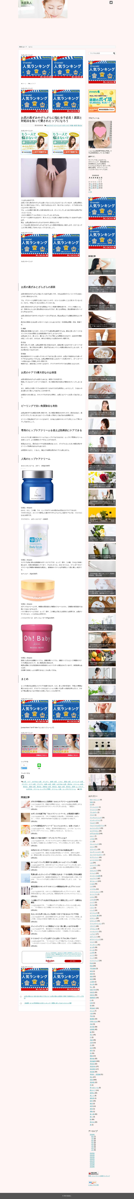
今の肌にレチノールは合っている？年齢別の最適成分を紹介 (101, 432)
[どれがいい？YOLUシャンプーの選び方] (102, 337)
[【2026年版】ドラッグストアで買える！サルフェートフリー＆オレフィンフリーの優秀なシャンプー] (102, 302)
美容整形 (93, 1069)
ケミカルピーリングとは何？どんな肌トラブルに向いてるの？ (54, 938)
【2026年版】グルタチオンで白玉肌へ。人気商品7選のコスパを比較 (101, 485)
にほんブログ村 (93, 1185)
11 (91, 184)
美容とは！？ (23, 47)
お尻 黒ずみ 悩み (54, 786)
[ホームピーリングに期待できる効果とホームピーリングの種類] (25, 866)
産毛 (91, 1050)
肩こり (92, 1095)
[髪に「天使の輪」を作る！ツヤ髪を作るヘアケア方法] (102, 765)
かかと (92, 836)
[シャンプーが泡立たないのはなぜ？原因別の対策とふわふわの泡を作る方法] (102, 747)
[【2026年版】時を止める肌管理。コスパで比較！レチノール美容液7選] (102, 551)
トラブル (93, 889)
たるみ (92, 884)
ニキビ (92, 897)
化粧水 (92, 995)
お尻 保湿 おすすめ (55, 784)
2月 (92, 1148)
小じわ (92, 1011)
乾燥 (71, 125)
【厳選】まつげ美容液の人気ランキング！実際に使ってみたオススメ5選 (47, 1003)
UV (91, 804)
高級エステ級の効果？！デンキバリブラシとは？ (49, 838)
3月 (92, 1146)
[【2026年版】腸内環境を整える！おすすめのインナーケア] (102, 676)
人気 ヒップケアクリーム (67, 789)
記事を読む (34, 809)
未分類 (92, 1027)
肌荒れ (92, 1093)
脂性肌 (92, 1098)
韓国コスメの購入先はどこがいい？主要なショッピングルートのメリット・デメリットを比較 (101, 467)
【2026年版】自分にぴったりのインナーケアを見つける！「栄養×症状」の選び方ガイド (101, 698)
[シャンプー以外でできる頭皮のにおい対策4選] (102, 266)
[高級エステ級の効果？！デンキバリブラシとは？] (25, 841)
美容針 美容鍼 (95, 1074)
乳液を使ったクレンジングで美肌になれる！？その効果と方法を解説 (56, 874)
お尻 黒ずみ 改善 (68, 786)
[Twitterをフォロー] (111, 2)
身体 (91, 1109)
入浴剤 (92, 982)
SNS (91, 802)
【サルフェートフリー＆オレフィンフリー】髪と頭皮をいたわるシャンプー (101, 325)
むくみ (92, 950)
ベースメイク (94, 931)
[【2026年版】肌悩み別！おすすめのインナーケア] (102, 658)
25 (91, 188)
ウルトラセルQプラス (97, 825)
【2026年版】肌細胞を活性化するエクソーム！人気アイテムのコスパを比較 (101, 539)
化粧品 (92, 992)
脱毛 (91, 1101)
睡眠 (91, 1056)
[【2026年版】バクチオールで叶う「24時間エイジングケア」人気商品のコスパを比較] (102, 498)
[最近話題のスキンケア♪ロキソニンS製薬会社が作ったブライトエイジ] (25, 890)
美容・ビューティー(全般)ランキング (99, 1176)
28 (97, 188)
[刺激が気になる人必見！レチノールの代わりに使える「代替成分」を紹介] (102, 444)
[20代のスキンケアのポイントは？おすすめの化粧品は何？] (25, 853)
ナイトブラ (93, 894)
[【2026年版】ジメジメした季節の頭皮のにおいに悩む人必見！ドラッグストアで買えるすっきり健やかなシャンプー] (102, 284)
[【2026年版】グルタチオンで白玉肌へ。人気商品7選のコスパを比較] (102, 480)
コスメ (92, 847)
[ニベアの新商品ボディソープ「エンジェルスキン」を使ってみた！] (25, 829)
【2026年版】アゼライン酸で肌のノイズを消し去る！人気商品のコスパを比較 (101, 520)
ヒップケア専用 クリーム (49, 789)
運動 (91, 1111)
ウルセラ (93, 823)
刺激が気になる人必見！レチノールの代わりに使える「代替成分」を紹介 (101, 450)
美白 (91, 1077)
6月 (92, 1140)
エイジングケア (95, 828)
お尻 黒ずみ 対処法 (40, 786)
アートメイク (94, 807)
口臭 (91, 1003)
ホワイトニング (95, 939)
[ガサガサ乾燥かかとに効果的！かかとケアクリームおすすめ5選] (25, 805)
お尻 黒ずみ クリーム (71, 784)
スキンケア (93, 870)
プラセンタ (93, 929)
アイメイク (93, 810)
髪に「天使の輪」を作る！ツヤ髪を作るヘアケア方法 (101, 770)
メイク (92, 955)
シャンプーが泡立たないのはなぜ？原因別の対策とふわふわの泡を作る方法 (101, 752)
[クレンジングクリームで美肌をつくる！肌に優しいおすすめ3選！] (25, 930)
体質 (91, 974)
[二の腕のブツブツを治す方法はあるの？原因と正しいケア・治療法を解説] (25, 904)
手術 (91, 1016)
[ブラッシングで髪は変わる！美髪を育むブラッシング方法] (102, 782)
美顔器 (92, 1082)
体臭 (91, 971)
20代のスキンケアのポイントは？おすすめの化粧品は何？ (52, 850)
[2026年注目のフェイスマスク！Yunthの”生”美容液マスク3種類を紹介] (102, 604)
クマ (91, 841)
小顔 (91, 1013)
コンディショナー (96, 852)
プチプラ (93, 926)
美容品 (92, 1064)
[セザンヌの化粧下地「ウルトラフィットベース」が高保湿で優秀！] (25, 817)
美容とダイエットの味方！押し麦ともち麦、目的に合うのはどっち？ (101, 361)
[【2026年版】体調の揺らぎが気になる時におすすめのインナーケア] (102, 640)
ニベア (92, 902)
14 (97, 184)
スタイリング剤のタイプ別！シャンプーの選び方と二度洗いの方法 (101, 734)
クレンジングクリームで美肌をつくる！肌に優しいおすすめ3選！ (55, 926)
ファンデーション (96, 923)
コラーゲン (93, 849)
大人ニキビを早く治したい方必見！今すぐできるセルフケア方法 (55, 914)
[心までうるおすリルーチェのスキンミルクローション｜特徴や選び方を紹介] (102, 373)
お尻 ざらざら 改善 (45, 781)
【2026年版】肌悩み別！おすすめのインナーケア (101, 663)
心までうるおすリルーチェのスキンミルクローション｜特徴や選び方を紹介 (101, 378)
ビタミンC (93, 921)
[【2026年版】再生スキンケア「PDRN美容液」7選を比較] (102, 569)
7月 (92, 1138)
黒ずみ (80, 125)
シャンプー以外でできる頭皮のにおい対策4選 (101, 272)
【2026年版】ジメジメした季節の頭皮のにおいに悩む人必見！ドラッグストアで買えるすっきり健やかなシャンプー (101, 290)
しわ (91, 868)
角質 (91, 1106)
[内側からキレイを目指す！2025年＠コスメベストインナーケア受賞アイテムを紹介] (102, 711)
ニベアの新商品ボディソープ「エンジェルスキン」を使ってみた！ (55, 826)
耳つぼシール (94, 1087)
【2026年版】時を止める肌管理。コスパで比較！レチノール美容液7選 (101, 556)
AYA (80, 789)
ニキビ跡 (93, 900)
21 (97, 186)
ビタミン (93, 918)
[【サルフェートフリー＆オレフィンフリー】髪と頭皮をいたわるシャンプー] (102, 320)
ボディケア (66, 125)
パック (92, 910)
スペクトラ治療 (95, 876)
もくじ (30, 47)
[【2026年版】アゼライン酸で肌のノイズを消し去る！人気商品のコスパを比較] (102, 515)
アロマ (92, 815)
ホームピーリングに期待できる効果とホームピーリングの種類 (54, 862)
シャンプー (93, 865)
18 (91, 186)
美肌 (91, 1080)
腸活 (91, 1103)
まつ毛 (92, 947)
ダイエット (93, 881)
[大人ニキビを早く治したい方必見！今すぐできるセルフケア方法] (25, 917)
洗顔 (91, 1040)
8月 (92, 1136)
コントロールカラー (96, 855)
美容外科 (93, 1066)
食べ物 (92, 1114)
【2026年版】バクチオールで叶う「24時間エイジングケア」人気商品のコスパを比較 (102, 503)
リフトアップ (94, 960)
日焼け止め (93, 1021)
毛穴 (91, 1035)
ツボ (91, 886)
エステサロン (94, 831)
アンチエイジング (96, 817)
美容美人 (26, 2)
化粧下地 (93, 990)
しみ (91, 862)
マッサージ (93, 945)
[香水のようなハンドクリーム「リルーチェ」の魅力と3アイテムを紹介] (102, 391)
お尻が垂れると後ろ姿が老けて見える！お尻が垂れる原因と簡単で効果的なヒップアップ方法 (54, 997)
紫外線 (92, 1058)
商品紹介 (93, 1008)
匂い (91, 987)
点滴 (91, 1042)
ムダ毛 (92, 952)
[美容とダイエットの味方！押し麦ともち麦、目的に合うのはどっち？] (102, 355)
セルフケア (50, 125)
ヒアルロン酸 (94, 915)
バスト (92, 907)
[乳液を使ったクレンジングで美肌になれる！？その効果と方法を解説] (25, 878)
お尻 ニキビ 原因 (60, 781)
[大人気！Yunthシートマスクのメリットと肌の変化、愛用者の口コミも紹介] (102, 587)
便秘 (91, 976)
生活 (91, 1048)
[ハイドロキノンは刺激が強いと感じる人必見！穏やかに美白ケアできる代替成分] (102, 409)
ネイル (92, 905)
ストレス (93, 873)
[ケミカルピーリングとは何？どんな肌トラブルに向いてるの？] (25, 942)
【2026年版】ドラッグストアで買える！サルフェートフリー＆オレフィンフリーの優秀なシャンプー (101, 307)
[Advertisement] (67, 32)
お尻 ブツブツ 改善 (40, 784)
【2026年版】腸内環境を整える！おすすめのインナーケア (101, 681)
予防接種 (93, 968)
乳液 (91, 963)
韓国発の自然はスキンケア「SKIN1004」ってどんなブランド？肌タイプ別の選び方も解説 (101, 627)
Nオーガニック (95, 799)
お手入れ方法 (94, 833)
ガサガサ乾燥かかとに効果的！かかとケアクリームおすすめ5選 (54, 801)
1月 (92, 1150)
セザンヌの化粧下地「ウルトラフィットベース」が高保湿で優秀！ (55, 814)
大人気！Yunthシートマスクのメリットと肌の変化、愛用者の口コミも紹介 (101, 592)
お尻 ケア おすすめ (30, 781)
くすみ (92, 839)
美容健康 (93, 1061)
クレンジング (94, 844)
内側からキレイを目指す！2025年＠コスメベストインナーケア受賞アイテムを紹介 (101, 716)
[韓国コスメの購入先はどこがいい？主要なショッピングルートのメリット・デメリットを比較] (102, 462)
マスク (92, 942)
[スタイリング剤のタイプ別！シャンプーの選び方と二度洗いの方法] (102, 729)
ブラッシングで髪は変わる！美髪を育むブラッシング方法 (101, 788)
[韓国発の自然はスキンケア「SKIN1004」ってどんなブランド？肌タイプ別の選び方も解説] (102, 622)
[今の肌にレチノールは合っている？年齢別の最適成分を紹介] (102, 426)
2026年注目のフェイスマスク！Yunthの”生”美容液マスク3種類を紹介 (101, 610)
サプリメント (94, 857)
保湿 (75, 125)
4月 (92, 1144)
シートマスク (94, 860)
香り (91, 1117)
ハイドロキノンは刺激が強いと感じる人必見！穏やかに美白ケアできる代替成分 (101, 414)
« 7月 (90, 192)
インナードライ (95, 820)
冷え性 (92, 984)
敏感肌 (92, 1019)
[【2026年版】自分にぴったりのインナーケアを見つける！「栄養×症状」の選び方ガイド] (102, 693)
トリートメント (95, 892)
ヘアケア (93, 934)
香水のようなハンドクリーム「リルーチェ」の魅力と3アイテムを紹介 (101, 396)
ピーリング (58, 125)
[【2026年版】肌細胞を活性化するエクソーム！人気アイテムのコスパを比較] (102, 533)
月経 (91, 1024)
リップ (92, 958)
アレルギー (93, 812)
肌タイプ (93, 1090)
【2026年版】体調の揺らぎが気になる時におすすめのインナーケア (101, 645)
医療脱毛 (93, 997)
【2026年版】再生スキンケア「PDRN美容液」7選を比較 (101, 574)
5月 (92, 1142)
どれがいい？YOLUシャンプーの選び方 (101, 343)
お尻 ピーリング (73, 781)
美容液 (92, 1072)
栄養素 (92, 1029)
